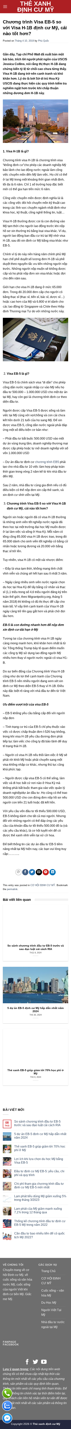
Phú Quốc (43, 40)
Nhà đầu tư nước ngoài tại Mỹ (53, 1324)
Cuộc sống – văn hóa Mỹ (52, 1293)
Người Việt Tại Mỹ (51, 1312)
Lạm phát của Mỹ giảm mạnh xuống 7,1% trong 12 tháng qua (38, 1210)
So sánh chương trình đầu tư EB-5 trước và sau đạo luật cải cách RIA (37, 1123)
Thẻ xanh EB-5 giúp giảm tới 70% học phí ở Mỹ (39, 1148)
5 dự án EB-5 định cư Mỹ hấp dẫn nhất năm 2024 (40, 1135)
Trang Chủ (48, 1271)
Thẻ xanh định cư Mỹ (35, 7)
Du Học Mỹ (48, 1302)
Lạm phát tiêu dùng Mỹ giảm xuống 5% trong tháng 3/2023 (40, 1198)
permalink (12, 889)
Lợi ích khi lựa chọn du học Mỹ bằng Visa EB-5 (38, 1160)
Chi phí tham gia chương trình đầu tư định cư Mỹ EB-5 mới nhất (39, 1185)
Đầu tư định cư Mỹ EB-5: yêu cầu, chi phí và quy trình (39, 1173)
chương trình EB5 (46, 462)
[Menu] (5, 6)
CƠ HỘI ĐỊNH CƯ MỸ (42, 885)
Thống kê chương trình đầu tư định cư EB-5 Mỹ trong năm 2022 (40, 1223)
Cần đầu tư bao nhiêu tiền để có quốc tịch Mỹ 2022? (39, 1235)
